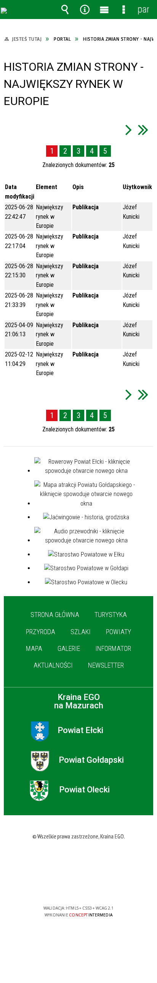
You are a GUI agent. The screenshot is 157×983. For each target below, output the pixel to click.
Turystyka (111, 615)
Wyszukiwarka (65, 9)
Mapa (34, 648)
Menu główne (104, 9)
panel (143, 9)
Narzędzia (84, 9)
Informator (113, 648)
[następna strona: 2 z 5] (128, 129)
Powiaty (118, 632)
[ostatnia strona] (143, 129)
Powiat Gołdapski (91, 760)
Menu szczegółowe (124, 9)
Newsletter (106, 665)
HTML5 (66, 886)
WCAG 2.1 (101, 886)
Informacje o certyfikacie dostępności (79, 859)
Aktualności (53, 665)
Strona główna (54, 615)
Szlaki (80, 632)
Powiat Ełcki (80, 730)
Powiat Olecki (84, 789)
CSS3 (78, 886)
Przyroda (40, 632)
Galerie (69, 648)
